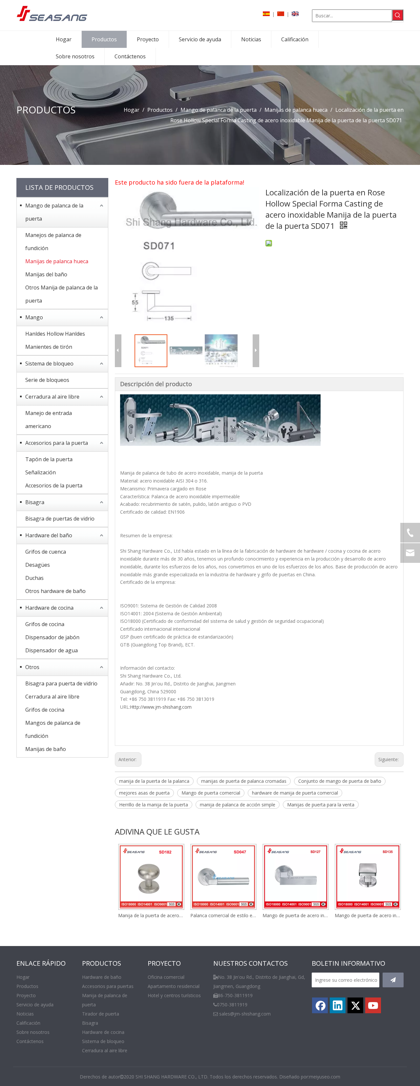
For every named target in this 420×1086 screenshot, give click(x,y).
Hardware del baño (48, 535)
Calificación (28, 1023)
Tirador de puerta (100, 1014)
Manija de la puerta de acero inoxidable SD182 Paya (151, 915)
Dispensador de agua (51, 650)
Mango (34, 317)
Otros (32, 667)
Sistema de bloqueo (49, 363)
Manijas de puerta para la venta (320, 804)
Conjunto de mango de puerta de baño (339, 781)
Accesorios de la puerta (53, 485)
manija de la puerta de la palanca (154, 781)
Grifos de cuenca (45, 551)
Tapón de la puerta (49, 459)
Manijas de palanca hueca (56, 261)
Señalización (40, 472)
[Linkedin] (338, 1005)
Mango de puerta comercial (210, 793)
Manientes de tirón (48, 346)
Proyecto (26, 995)
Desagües (37, 564)
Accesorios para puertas (108, 986)
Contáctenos (30, 1041)
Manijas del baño (46, 274)
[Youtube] (373, 1005)
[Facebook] (320, 1005)
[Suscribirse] (393, 980)
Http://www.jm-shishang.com (161, 707)
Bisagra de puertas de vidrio (59, 518)
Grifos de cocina (44, 624)
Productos (27, 986)
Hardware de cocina (49, 607)
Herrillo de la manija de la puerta (153, 804)
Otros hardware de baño (55, 591)
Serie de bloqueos (47, 380)
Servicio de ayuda (34, 1004)
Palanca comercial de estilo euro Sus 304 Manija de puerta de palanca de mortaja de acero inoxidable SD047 (223, 915)
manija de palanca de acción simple (237, 804)
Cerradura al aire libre (52, 396)
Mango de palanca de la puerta (54, 212)
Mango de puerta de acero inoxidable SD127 (295, 915)
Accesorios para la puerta (56, 442)
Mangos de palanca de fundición (52, 729)
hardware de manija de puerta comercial (295, 793)
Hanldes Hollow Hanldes (55, 333)
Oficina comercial (166, 977)
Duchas (34, 578)
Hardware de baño (101, 977)
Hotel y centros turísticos (174, 995)
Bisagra (34, 502)
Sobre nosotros (33, 1032)
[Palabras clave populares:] (397, 15)
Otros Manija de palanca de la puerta (61, 294)
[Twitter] (355, 1005)
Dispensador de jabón (52, 637)
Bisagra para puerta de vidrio (61, 683)
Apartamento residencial (174, 986)
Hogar (23, 977)
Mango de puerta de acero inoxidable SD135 (367, 915)
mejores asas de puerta (144, 793)
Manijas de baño (45, 749)
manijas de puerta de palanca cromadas (243, 781)
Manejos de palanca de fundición (53, 241)
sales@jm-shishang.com (245, 1014)
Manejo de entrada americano (48, 419)
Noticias (25, 1014)
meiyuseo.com (324, 1077)
